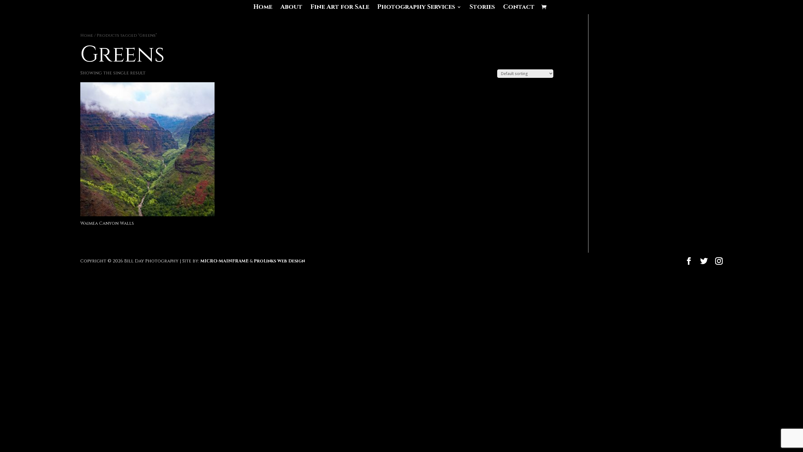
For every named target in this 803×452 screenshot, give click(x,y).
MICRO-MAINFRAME (224, 261)
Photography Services (416, 8)
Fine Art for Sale (340, 8)
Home (262, 8)
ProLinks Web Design (279, 261)
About (291, 8)
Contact (518, 8)
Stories (482, 8)
